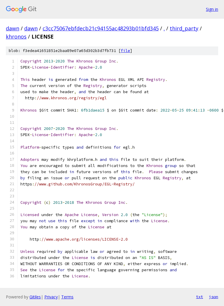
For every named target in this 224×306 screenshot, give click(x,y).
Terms (67, 297)
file (125, 50)
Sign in (212, 9)
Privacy (51, 297)
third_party (184, 28)
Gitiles (35, 297)
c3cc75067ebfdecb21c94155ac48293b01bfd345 (101, 28)
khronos (16, 36)
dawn (12, 28)
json (213, 296)
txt (199, 296)
